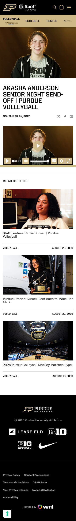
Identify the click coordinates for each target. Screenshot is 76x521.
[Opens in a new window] (26, 432)
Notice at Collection (43, 490)
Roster (51, 21)
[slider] (13, 161)
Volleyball (10, 248)
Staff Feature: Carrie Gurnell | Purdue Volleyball (31, 235)
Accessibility (11, 497)
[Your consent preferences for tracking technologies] (7, 514)
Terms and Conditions (16, 482)
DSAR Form (40, 482)
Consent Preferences (36, 475)
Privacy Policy (11, 475)
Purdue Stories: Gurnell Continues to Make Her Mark (38, 300)
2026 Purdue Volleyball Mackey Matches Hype (37, 365)
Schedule (33, 21)
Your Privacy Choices (15, 490)
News (68, 21)
